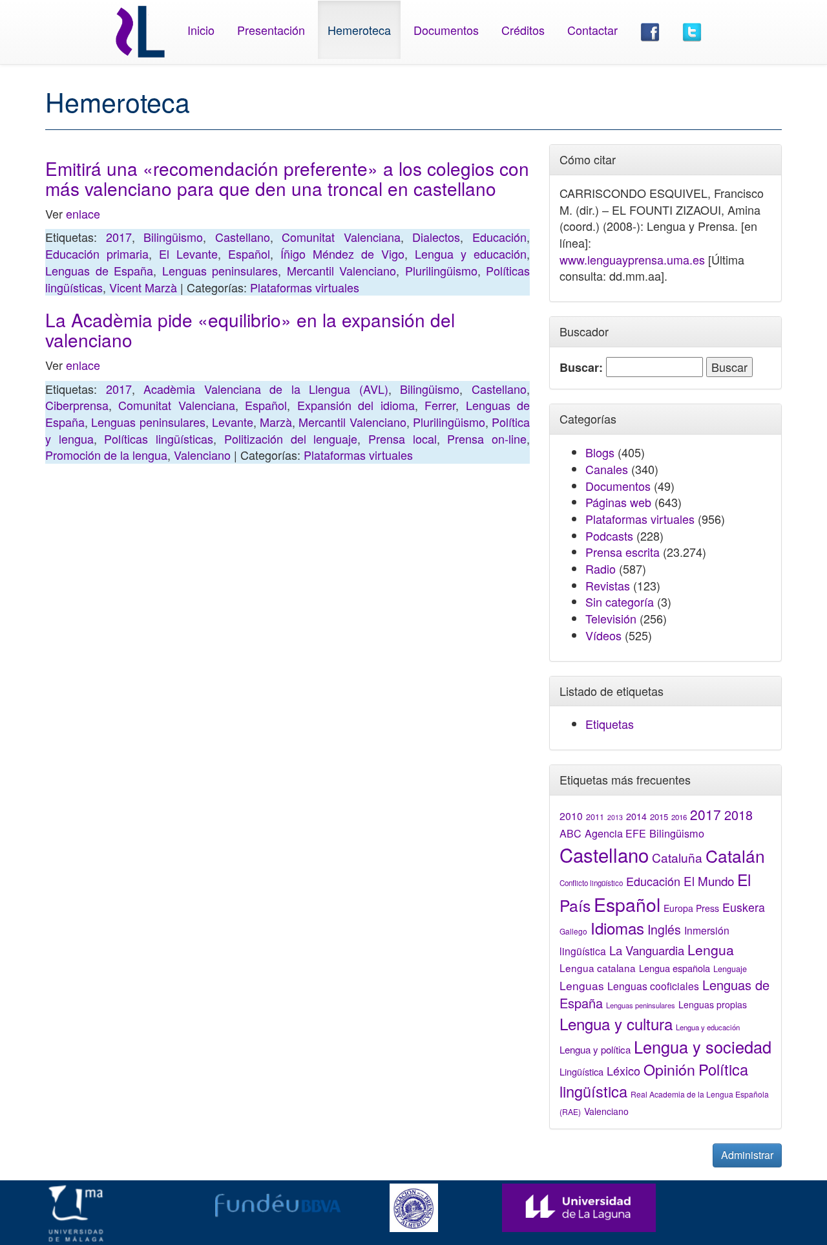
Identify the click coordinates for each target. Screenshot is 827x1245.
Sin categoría (619, 601)
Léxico (623, 1070)
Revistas (607, 585)
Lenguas (582, 985)
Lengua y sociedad (702, 1046)
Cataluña (677, 857)
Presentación (271, 29)
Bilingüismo (173, 236)
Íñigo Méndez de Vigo (342, 253)
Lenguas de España (99, 270)
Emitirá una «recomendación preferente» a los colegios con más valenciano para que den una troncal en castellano (287, 178)
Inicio (201, 29)
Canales (606, 468)
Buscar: (581, 368)
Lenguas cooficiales (653, 986)
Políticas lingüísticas (158, 438)
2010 (571, 815)
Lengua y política (595, 1049)
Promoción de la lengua (106, 454)
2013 (615, 817)
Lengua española (674, 968)
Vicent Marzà (143, 287)
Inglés (664, 929)
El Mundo (709, 880)
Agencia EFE (615, 833)
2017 (119, 236)
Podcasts (609, 535)
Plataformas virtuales (304, 287)
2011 (595, 817)
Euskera (743, 907)
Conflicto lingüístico (591, 883)
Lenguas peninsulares (220, 270)
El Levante (188, 253)
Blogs (599, 452)
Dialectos (436, 236)
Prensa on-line (487, 438)
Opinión (669, 1069)
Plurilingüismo (441, 270)
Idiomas (617, 927)
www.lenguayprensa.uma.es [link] (632, 259)
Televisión (610, 618)
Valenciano (202, 454)
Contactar (592, 29)
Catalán (735, 855)
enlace (83, 213)
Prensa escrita (622, 551)
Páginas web (618, 501)
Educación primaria (97, 253)
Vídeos (603, 635)
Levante (232, 421)
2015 (659, 816)
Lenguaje (730, 969)
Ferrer (439, 404)
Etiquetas (609, 723)
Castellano (242, 236)
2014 (636, 816)
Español (249, 253)
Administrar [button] (747, 1154)
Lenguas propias (712, 1004)
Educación (499, 236)
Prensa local (402, 438)
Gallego (573, 931)
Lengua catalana (598, 967)
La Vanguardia (646, 950)
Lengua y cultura (616, 1023)
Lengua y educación (471, 253)
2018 (738, 814)
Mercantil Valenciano (342, 270)
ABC (570, 833)
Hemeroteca (359, 29)
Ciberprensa (77, 404)
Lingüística (581, 1071)
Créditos (523, 29)
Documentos (446, 29)
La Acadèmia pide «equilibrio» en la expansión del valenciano (250, 329)
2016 (679, 817)
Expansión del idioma (356, 404)
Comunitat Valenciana (341, 236)
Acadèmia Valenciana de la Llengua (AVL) (265, 388)
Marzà (276, 421)
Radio (600, 568)
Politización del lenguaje (290, 438)
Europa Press (691, 908)
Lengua (710, 949)
